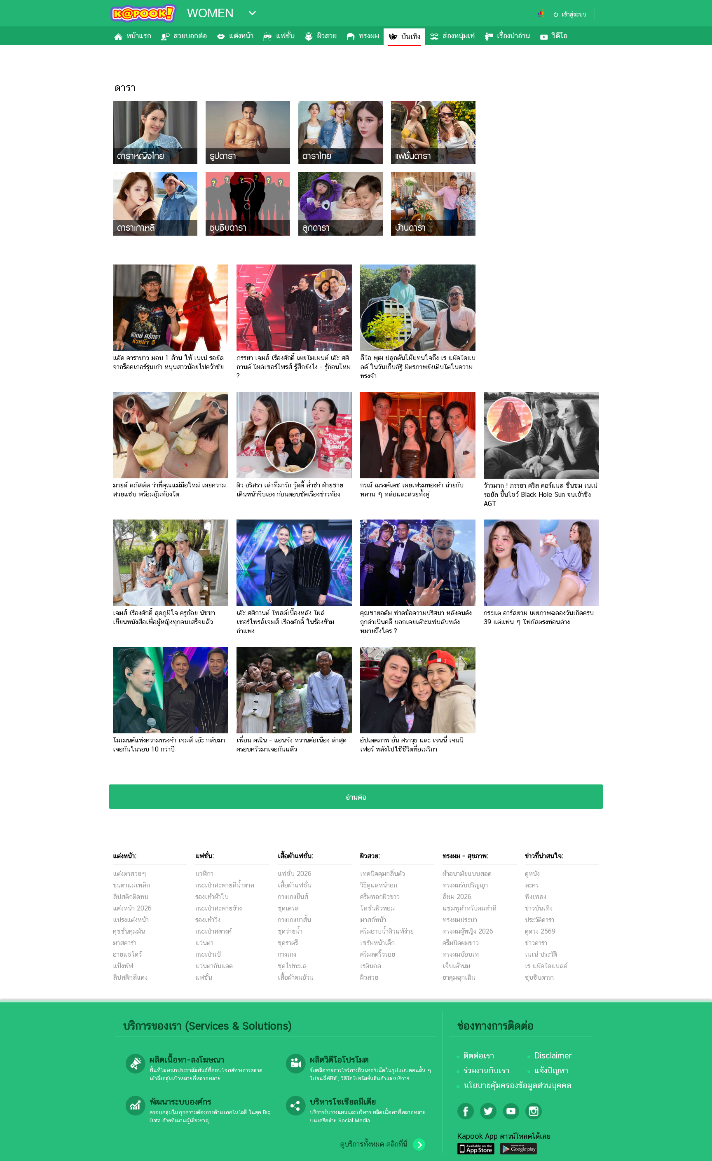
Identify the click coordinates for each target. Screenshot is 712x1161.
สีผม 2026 (457, 897)
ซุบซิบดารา (539, 977)
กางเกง (287, 954)
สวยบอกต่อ (190, 35)
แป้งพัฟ (123, 966)
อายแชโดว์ (127, 954)
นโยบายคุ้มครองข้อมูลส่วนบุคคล (517, 1085)
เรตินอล (370, 966)
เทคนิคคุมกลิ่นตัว (382, 874)
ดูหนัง (532, 874)
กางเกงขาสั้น (294, 920)
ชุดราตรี (288, 943)
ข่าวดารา (536, 943)
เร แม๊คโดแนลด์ (546, 966)
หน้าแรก (138, 35)
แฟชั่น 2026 (295, 874)
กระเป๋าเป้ (208, 954)
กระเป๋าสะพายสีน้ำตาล (224, 885)
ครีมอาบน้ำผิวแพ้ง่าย (387, 931)
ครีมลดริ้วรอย (377, 954)
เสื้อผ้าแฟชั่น (295, 885)
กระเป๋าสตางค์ (213, 931)
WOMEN (210, 13)
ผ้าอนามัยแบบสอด (467, 874)
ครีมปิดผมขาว (461, 943)
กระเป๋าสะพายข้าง (218, 908)
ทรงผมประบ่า (460, 920)
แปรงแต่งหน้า (131, 920)
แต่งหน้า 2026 (132, 908)
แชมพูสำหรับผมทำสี (470, 908)
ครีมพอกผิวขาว (380, 897)
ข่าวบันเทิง (539, 908)
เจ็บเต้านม (456, 966)
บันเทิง (410, 36)
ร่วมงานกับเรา (486, 1070)
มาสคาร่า (124, 943)
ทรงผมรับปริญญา (465, 885)
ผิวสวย (327, 35)
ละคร (532, 885)
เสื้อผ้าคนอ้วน (296, 977)
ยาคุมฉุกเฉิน (459, 977)
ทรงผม (369, 35)
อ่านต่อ (356, 797)
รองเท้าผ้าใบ (212, 897)
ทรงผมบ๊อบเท (461, 954)
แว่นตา (204, 943)
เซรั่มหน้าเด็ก (377, 943)
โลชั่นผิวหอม (377, 908)
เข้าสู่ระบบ (574, 14)
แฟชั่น (285, 35)
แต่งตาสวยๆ (129, 874)
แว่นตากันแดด (214, 966)
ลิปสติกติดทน (130, 897)
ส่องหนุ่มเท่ (459, 35)
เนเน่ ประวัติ (541, 954)
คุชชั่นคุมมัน (129, 931)
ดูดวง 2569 (540, 931)
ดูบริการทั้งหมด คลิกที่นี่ (374, 1144)
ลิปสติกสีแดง (130, 977)
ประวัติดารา (539, 920)
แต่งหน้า (241, 35)
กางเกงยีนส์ (293, 897)
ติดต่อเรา (479, 1055)
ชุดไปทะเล (292, 966)
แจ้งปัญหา (551, 1070)
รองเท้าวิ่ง (207, 920)
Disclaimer (553, 1055)
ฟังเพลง (535, 897)
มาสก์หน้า (373, 920)
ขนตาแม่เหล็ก (131, 885)
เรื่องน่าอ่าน (513, 35)
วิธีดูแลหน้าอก (378, 885)
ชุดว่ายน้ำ (290, 931)
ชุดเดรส (288, 908)
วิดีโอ (559, 35)
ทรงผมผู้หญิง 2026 (468, 931)
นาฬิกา (204, 874)
